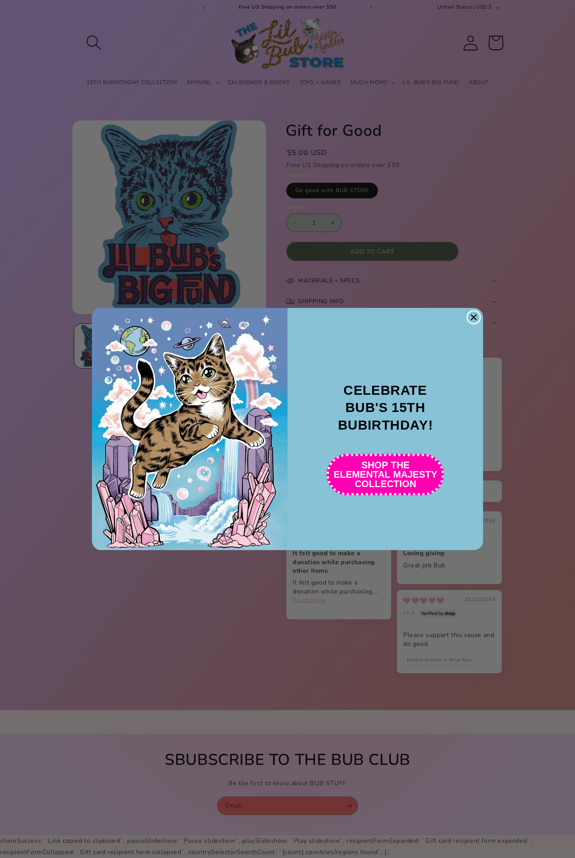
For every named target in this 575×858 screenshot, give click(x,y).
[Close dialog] (473, 317)
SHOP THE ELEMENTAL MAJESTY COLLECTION (385, 474)
